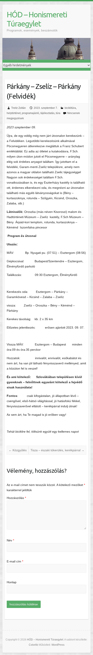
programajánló (30, 113)
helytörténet (14, 113)
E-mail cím (15, 561)
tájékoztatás (47, 113)
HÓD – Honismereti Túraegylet (37, 19)
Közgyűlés (18, 450)
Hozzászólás (16, 498)
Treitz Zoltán (18, 107)
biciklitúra (70, 107)
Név (10, 540)
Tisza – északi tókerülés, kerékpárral (57, 450)
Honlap (11, 582)
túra (58, 113)
